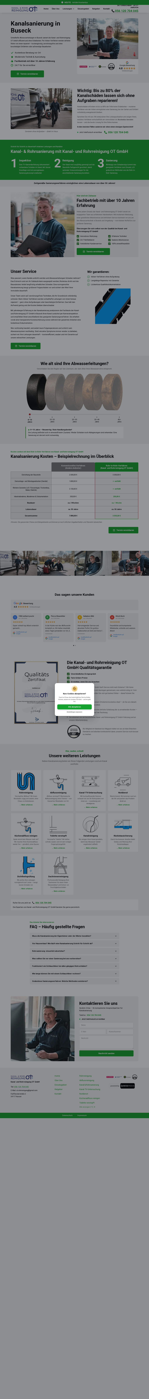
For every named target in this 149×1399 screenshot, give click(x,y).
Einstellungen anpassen (74, 712)
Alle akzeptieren (74, 707)
